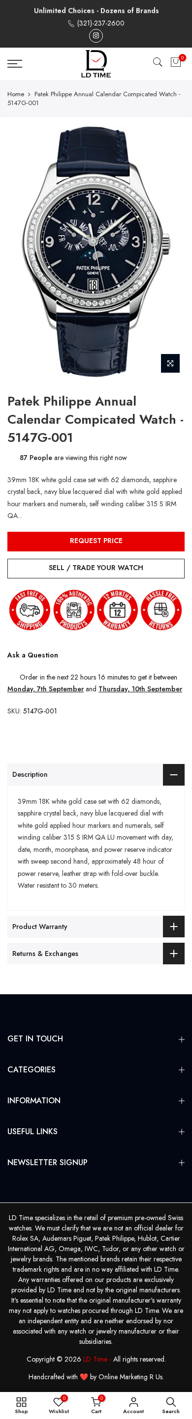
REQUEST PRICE (96, 541)
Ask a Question (32, 655)
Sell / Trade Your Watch (96, 568)
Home (15, 94)
